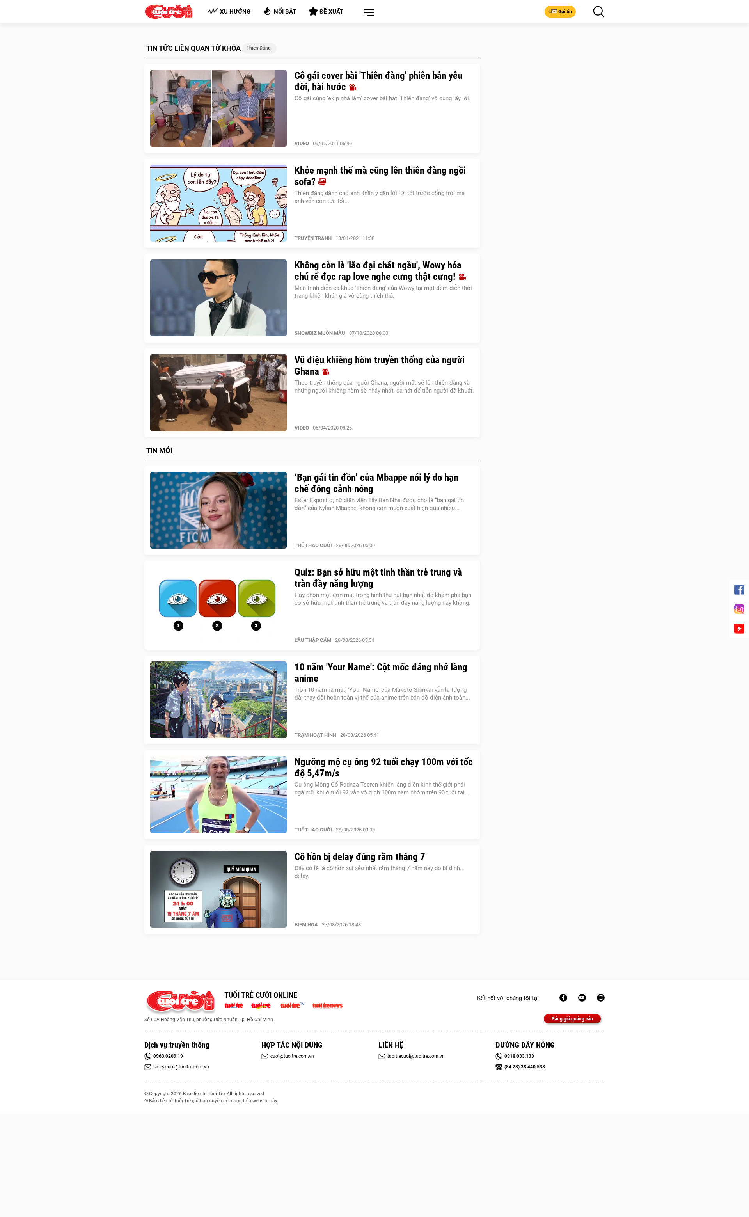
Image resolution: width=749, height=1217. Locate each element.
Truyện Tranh (313, 238)
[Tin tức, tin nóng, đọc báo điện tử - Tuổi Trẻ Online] (235, 1004)
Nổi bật (285, 11)
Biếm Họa (306, 924)
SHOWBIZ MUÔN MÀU (320, 333)
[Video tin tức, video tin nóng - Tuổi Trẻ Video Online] (295, 1004)
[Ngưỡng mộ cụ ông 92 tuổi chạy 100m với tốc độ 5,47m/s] (218, 794)
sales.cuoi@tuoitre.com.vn (181, 1067)
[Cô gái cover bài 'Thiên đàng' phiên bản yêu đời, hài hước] (218, 108)
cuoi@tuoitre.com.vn (292, 1056)
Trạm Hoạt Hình (315, 735)
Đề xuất (331, 11)
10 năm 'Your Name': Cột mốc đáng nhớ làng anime (381, 672)
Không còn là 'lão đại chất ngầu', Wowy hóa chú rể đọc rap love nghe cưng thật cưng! (378, 270)
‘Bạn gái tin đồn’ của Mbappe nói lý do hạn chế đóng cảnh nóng (376, 483)
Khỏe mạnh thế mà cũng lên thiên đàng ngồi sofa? (380, 176)
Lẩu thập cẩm (313, 640)
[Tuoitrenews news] (327, 1004)
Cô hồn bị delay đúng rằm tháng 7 (360, 856)
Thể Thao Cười (313, 545)
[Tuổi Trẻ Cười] (601, 998)
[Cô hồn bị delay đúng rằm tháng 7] (218, 889)
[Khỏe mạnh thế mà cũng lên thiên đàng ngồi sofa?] (218, 203)
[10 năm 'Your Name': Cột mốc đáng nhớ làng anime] (218, 700)
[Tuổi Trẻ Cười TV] (582, 998)
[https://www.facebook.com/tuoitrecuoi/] (563, 998)
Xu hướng (235, 11)
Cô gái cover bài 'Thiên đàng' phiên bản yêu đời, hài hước (378, 81)
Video (302, 143)
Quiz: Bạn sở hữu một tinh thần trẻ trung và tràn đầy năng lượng (378, 578)
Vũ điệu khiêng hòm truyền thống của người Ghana (380, 365)
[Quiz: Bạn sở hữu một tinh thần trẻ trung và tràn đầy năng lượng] (218, 605)
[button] (367, 13)
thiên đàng (259, 48)
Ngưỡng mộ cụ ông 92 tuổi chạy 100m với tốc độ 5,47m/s (384, 767)
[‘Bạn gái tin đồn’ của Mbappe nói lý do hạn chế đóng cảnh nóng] (218, 510)
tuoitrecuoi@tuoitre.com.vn (416, 1056)
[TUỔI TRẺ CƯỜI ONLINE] (180, 1003)
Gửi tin (565, 11)
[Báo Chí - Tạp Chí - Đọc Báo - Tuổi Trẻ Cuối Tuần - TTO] (263, 1004)
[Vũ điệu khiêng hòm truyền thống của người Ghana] (218, 393)
